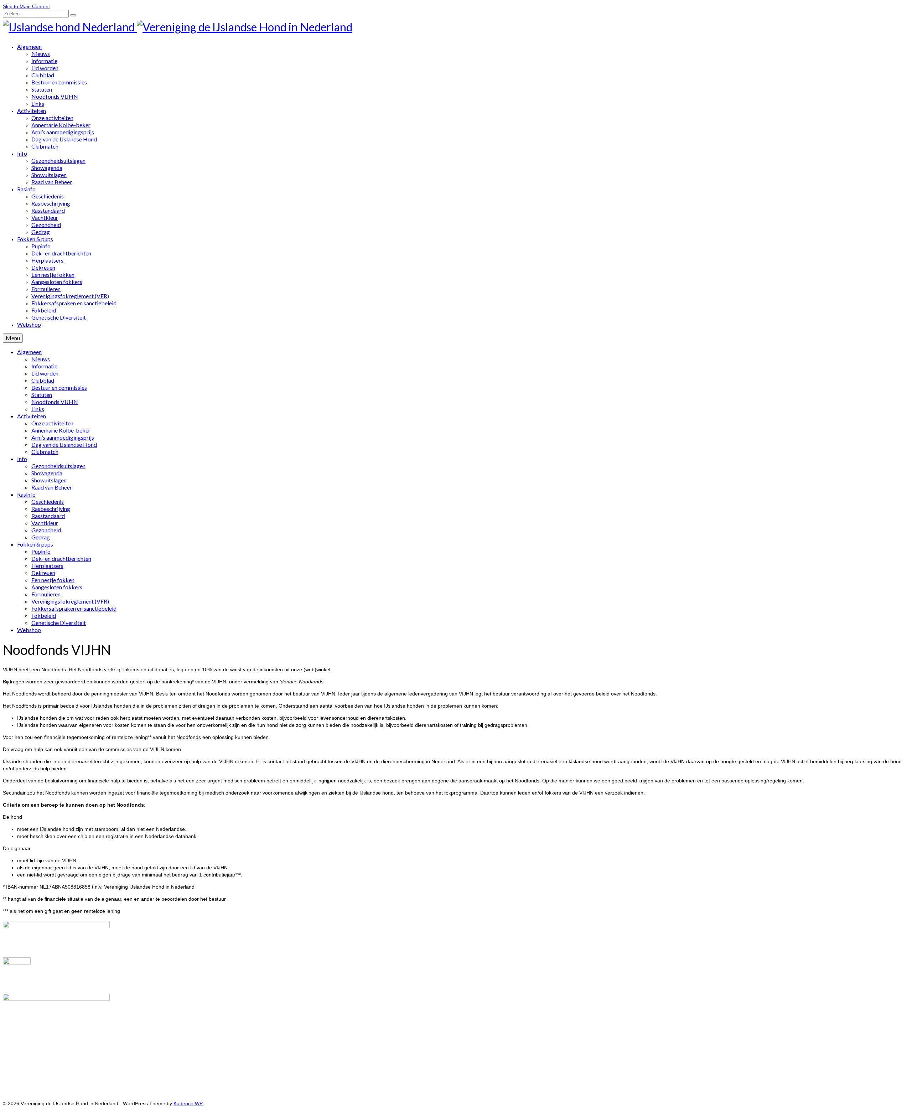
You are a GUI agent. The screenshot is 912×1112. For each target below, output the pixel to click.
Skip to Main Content (26, 6)
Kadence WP (188, 1103)
